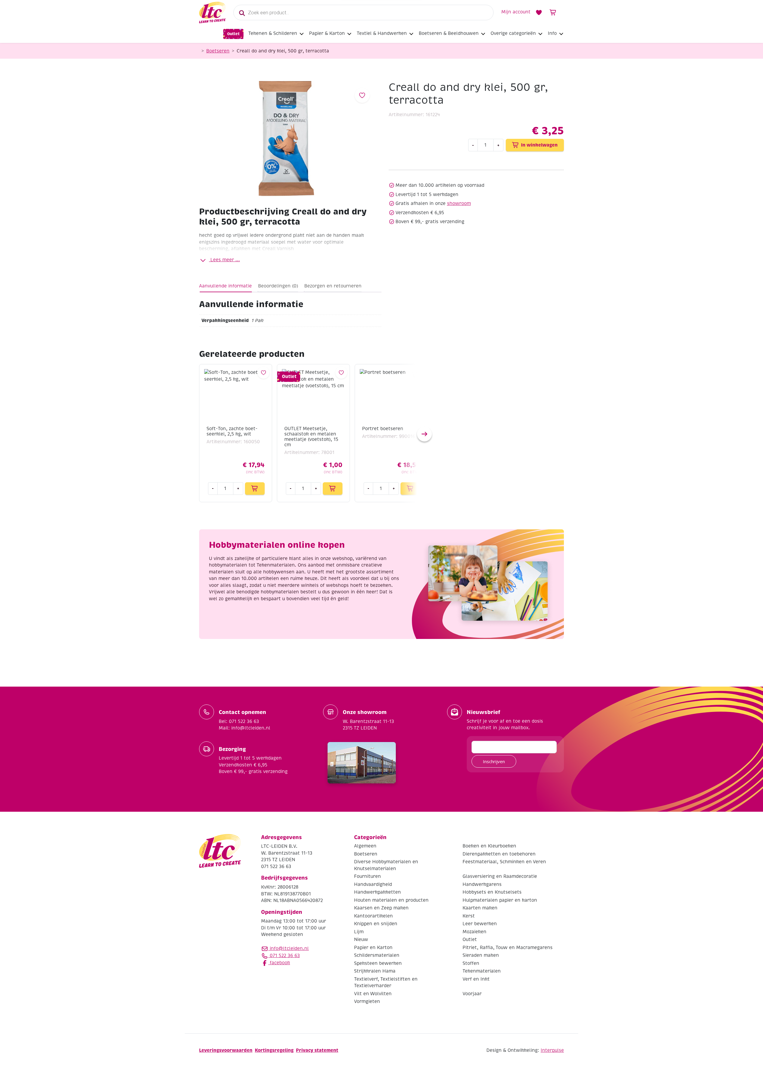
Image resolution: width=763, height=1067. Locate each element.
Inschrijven (494, 761)
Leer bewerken (480, 923)
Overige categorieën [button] (513, 33)
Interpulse (552, 1050)
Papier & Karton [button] (327, 33)
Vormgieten (367, 1001)
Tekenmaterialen (482, 971)
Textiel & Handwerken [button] (382, 33)
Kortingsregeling (274, 1050)
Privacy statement (317, 1050)
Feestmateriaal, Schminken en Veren (504, 861)
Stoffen (471, 963)
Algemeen (365, 846)
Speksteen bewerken (378, 963)
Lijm (359, 931)
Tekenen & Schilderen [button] (272, 33)
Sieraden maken (481, 955)
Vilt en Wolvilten (373, 993)
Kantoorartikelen (373, 916)
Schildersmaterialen (376, 955)
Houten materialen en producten (391, 900)
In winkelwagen (539, 145)
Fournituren (367, 876)
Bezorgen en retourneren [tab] (333, 286)
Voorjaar (472, 993)
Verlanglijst (539, 12)
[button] (424, 434)
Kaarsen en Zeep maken (381, 908)
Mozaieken (474, 931)
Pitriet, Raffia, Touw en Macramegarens (508, 947)
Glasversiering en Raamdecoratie (500, 876)
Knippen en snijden (375, 923)
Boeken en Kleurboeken (489, 846)
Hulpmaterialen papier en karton (500, 900)
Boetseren (217, 51)
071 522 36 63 (284, 955)
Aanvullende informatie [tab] (225, 286)
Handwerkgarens (482, 884)
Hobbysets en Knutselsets (492, 892)
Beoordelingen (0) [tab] (278, 286)
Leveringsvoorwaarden (225, 1050)
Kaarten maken (480, 908)
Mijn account (516, 12)
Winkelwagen (553, 12)
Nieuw (361, 939)
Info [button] (552, 33)
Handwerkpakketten (377, 892)
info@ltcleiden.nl (289, 948)
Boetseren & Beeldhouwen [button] (449, 33)
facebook (279, 962)
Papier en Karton (373, 947)
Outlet (233, 33)
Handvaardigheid (373, 884)
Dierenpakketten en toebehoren (499, 854)
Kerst (469, 916)
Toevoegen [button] (255, 488)
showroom (459, 203)
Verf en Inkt (476, 979)
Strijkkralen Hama (375, 971)
